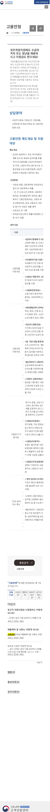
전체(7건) (11, 593)
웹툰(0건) (25, 593)
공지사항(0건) (39, 595)
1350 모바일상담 (41, 2)
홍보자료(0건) (32, 595)
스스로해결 (15, 32)
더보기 (39, 662)
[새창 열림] (33, 30)
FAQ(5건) (18, 593)
